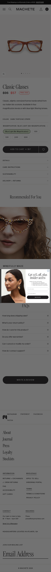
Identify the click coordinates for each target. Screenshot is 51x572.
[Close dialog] (48, 271)
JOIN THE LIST (38, 297)
